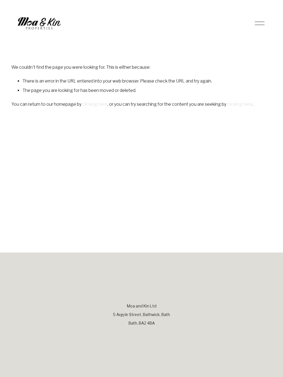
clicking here (95, 104)
